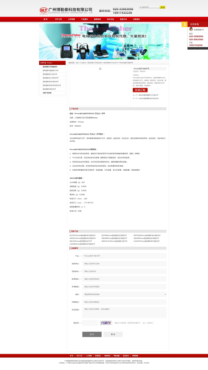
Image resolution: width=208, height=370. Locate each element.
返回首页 (126, 356)
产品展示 (84, 19)
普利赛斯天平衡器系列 (95, 63)
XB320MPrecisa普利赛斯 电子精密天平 (146, 238)
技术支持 (110, 19)
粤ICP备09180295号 (129, 363)
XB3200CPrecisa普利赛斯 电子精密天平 (83, 238)
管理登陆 (135, 356)
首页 (77, 63)
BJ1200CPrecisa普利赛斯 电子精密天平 (83, 235)
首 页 (45, 19)
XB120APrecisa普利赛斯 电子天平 (81, 241)
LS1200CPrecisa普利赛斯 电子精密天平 (147, 241)
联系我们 (98, 356)
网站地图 (117, 356)
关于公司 (58, 19)
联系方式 (123, 19)
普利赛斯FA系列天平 (49, 89)
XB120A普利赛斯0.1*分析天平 (148, 95)
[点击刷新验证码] (106, 323)
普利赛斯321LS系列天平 (51, 78)
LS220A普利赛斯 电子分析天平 (149, 98)
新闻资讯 (97, 19)
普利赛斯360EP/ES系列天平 (52, 85)
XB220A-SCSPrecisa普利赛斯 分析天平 (114, 241)
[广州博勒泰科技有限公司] (104, 24)
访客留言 (136, 19)
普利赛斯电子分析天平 (50, 74)
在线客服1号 (198, 30)
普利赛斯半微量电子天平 (51, 70)
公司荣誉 (71, 19)
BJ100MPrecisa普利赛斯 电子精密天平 (114, 235)
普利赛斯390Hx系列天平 (51, 82)
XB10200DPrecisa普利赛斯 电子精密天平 (147, 235)
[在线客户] (185, 24)
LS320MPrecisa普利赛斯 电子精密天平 (82, 244)
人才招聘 (89, 356)
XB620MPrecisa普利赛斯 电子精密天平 (114, 238)
